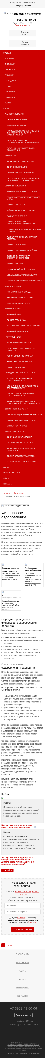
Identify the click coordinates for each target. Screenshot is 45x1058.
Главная (7, 53)
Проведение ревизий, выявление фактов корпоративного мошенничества (23, 133)
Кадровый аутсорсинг (18, 331)
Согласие (21, 918)
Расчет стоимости (25, 43)
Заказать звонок (22, 25)
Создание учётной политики (21, 269)
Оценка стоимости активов (20, 456)
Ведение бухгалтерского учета (22, 191)
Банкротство (11, 156)
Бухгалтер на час (15, 264)
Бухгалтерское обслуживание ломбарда (22, 238)
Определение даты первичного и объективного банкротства (23, 179)
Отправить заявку (22, 929)
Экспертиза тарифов (17, 426)
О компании (8, 58)
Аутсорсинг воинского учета (21, 420)
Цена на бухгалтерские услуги (22, 275)
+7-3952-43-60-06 (24, 19)
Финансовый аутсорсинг (19, 437)
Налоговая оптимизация (19, 362)
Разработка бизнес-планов (20, 443)
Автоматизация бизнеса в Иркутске (24, 415)
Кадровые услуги (13, 309)
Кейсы (8, 103)
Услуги (6, 108)
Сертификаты (11, 92)
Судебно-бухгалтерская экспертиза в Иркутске (18, 257)
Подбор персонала (16, 320)
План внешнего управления (20, 173)
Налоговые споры (16, 367)
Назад (9, 945)
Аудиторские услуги (14, 114)
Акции (6, 467)
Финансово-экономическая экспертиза (21, 449)
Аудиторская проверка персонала (23, 326)
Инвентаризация (13, 286)
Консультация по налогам (20, 356)
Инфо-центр (22, 988)
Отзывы (8, 86)
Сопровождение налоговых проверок (21, 349)
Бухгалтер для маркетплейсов (22, 250)
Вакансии (9, 75)
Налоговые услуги (13, 337)
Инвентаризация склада (19, 292)
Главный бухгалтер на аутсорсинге (24, 281)
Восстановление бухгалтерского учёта (23, 198)
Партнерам (10, 70)
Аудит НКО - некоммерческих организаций (21, 149)
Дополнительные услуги (16, 409)
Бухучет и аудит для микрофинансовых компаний (21, 223)
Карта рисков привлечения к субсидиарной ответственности (23, 402)
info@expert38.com (24, 6)
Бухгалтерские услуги (15, 186)
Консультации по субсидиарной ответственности (23, 387)
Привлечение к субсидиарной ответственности (21, 395)
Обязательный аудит (17, 120)
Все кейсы (7, 870)
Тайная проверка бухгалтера (21, 210)
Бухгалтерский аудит (17, 245)
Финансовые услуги (14, 431)
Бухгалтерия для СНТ (17, 216)
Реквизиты (10, 97)
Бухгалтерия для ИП (16, 205)
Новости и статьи (11, 473)
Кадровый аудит (14, 314)
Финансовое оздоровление (20, 161)
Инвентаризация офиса (18, 303)
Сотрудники (10, 81)
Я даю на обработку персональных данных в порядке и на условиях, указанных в (22, 920)
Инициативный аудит (17, 125)
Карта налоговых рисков (19, 343)
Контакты (7, 484)
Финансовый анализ (17, 167)
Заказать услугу (25, 33)
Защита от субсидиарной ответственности (19, 379)
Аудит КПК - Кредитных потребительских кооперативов (23, 141)
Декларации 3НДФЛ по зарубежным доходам (24, 230)
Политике (32, 922)
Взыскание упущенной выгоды (22, 462)
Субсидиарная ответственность (20, 373)
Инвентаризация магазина (20, 298)
